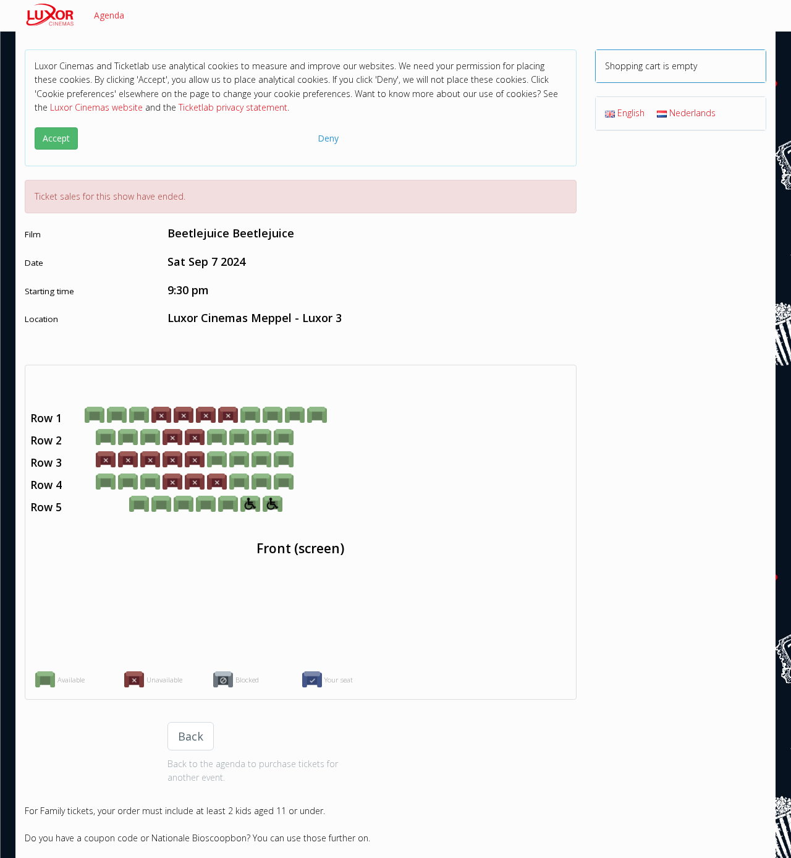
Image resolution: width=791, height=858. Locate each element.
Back (190, 736)
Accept (56, 138)
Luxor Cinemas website (96, 107)
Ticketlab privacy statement (233, 107)
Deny (328, 138)
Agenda (109, 15)
